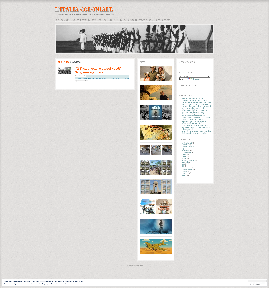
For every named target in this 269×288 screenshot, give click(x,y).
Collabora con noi (68, 20)
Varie (183, 176)
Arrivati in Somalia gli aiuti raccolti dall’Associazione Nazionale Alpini (193, 115)
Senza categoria (187, 170)
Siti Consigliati (154, 20)
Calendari (185, 145)
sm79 (112, 78)
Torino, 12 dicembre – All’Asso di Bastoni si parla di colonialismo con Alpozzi (196, 107)
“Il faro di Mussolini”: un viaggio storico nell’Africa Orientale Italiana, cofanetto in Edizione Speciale (196, 127)
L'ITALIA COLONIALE (84, 9)
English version (187, 152)
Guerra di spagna (80, 78)
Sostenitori (166, 20)
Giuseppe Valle (113, 76)
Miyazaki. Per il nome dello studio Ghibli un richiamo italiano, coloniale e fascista (196, 132)
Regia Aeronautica (92, 78)
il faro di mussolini (188, 160)
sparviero (125, 78)
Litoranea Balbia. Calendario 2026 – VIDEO (196, 120)
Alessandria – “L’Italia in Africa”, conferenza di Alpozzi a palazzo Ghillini (195, 99)
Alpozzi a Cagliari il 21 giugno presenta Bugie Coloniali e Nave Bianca (194, 123)
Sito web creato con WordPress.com (134, 266)
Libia (183, 164)
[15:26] (64, 70)
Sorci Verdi (117, 78)
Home (57, 20)
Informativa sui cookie (59, 284)
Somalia (184, 172)
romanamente (186, 168)
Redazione (143, 20)
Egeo (183, 149)
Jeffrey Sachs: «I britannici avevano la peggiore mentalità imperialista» (194, 111)
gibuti (184, 158)
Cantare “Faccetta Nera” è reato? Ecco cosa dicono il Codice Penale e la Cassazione (196, 103)
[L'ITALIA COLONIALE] (134, 39)
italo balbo (185, 162)
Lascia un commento (81, 80)
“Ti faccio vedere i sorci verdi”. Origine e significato (98, 70)
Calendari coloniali (188, 147)
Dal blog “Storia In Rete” (86, 20)
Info (99, 20)
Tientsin (184, 174)
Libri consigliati (109, 20)
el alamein (185, 151)
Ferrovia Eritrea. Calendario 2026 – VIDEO (196, 118)
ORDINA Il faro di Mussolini (127, 20)
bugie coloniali (187, 143)
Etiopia (184, 156)
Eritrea (184, 154)
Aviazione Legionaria (101, 76)
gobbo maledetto (123, 76)
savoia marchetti (104, 78)
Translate (196, 79)
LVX (183, 166)
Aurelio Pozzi (90, 76)
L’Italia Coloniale (189, 85)
